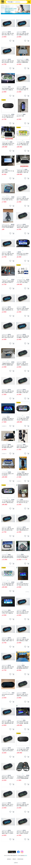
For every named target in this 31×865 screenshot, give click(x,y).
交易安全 (16, 862)
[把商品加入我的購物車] (13, 41)
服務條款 (9, 859)
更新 (26, 855)
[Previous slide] (17, 51)
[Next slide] (29, 51)
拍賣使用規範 (20, 859)
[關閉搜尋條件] (13, 2)
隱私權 (14, 859)
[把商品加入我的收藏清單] (10, 41)
